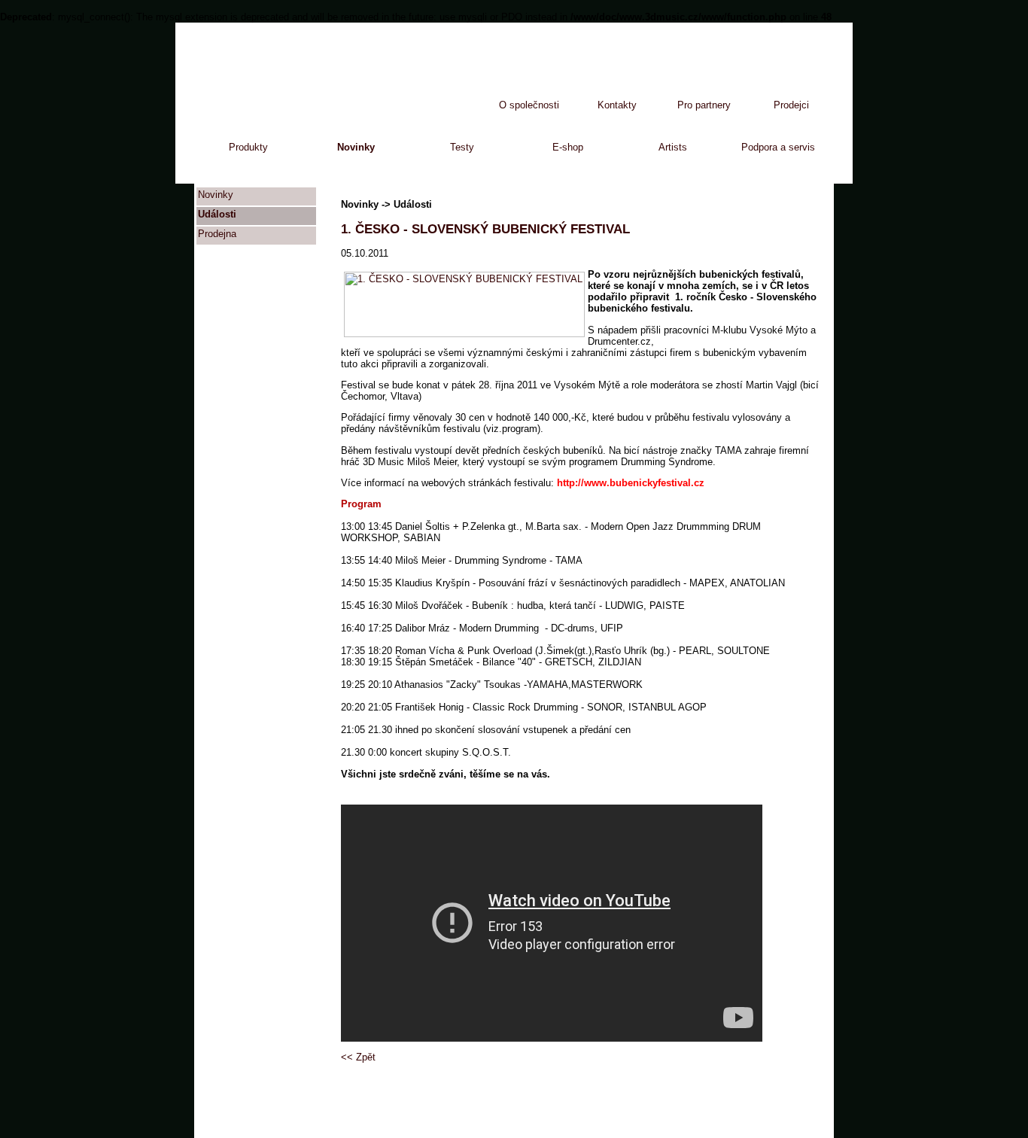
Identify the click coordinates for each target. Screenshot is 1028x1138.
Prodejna (217, 233)
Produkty (248, 147)
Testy (462, 147)
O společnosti (529, 105)
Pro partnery (704, 105)
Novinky (356, 147)
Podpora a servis (778, 147)
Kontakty (617, 105)
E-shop (567, 147)
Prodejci (791, 105)
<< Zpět (358, 1057)
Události (217, 214)
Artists (672, 147)
